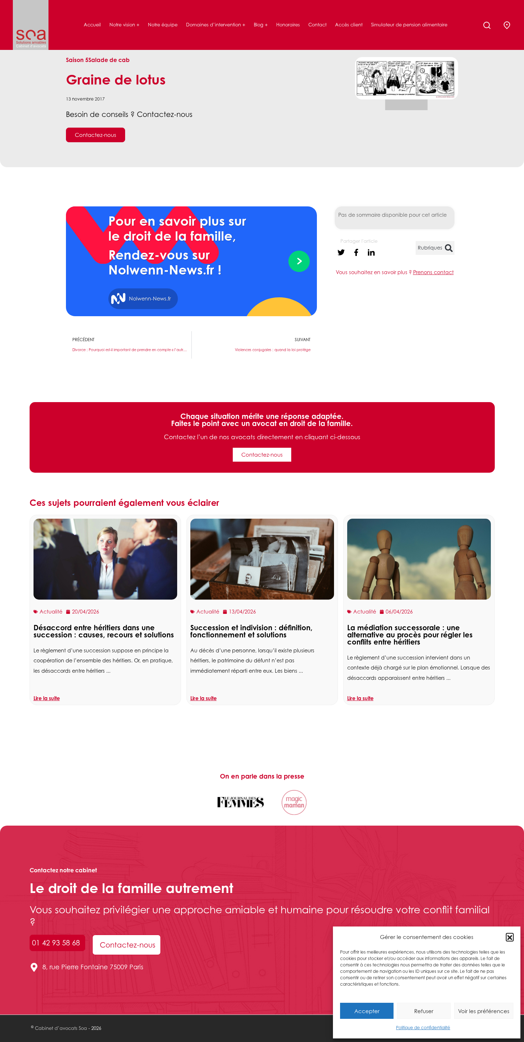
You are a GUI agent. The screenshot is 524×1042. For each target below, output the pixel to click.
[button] (509, 936)
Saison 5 (77, 59)
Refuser (423, 1011)
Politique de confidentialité (423, 1027)
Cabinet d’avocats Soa (61, 1028)
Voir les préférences (483, 1011)
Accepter (367, 1011)
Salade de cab (109, 59)
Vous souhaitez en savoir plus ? (395, 272)
